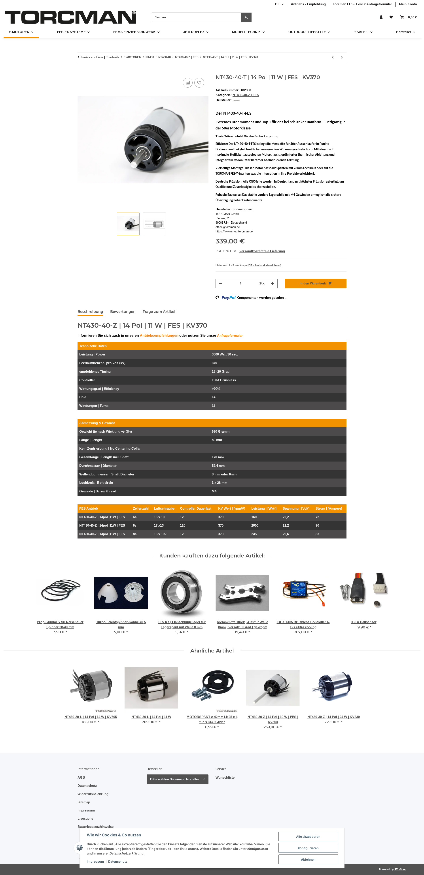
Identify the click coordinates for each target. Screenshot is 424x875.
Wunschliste (225, 777)
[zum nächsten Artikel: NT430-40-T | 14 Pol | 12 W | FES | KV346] (341, 57)
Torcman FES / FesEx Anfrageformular (362, 4)
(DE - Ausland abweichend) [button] (264, 265)
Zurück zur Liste (92, 57)
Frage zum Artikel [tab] (159, 312)
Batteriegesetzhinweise (96, 826)
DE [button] (277, 4)
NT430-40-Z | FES (246, 95)
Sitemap (84, 802)
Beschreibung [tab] (90, 312)
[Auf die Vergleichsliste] (188, 83)
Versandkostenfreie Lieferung (262, 251)
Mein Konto (408, 4)
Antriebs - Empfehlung (308, 4)
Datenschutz (117, 861)
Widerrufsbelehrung (93, 794)
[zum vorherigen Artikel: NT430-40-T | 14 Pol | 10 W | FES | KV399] (332, 57)
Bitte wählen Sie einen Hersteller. (175, 779)
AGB (81, 777)
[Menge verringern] (220, 283)
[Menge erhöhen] (272, 283)
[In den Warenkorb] (81, 71)
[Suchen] (246, 17)
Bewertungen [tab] (123, 312)
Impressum (95, 861)
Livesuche (85, 818)
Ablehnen (308, 859)
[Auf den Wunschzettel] (199, 83)
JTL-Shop (400, 869)
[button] (381, 17)
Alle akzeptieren (308, 836)
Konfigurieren (308, 848)
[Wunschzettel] (391, 17)
